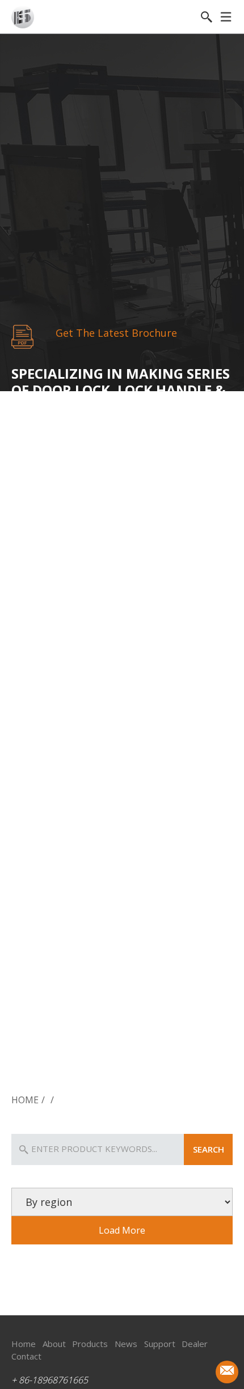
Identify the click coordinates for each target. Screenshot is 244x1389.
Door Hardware (195, 1063)
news (126, 1343)
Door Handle (121, 1063)
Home (25, 1100)
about (54, 1343)
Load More (122, 1230)
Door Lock (48, 1063)
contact (26, 1356)
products (90, 1343)
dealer (195, 1343)
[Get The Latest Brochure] (22, 336)
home (23, 1343)
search (208, 1149)
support (159, 1343)
